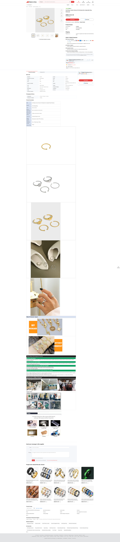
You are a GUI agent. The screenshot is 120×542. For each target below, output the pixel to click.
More (27, 531)
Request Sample (82, 22)
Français (48, 536)
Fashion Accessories (35, 6)
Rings (27, 511)
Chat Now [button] (87, 19)
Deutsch (58, 536)
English (38, 536)
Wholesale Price (61, 535)
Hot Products (37, 535)
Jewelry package (45, 513)
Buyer (72, 4)
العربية (65, 536)
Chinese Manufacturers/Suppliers (49, 535)
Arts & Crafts (30, 6)
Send (33, 460)
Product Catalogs (39, 508)
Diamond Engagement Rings (55, 523)
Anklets (61, 511)
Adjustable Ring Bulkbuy (67, 530)
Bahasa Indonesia (86, 536)
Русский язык (51, 536)
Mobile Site (80, 535)
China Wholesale (56, 535)
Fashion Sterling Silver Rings (84, 527)
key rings (78, 510)
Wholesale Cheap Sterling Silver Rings (72, 527)
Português (44, 536)
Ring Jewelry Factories (38, 527)
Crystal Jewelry (62, 510)
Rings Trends (60, 530)
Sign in (93, 2)
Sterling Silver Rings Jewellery (46, 530)
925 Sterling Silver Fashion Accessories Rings (33, 530)
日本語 (70, 536)
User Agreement (65, 538)
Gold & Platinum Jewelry (45, 523)
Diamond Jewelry (37, 523)
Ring (39, 6)
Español (41, 536)
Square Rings (46, 527)
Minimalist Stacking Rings (72, 523)
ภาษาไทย (75, 536)
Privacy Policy (74, 538)
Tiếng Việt (81, 536)
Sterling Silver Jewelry (30, 523)
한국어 (67, 536)
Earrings (44, 511)
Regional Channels (71, 535)
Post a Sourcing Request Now (52, 460)
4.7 (82, 73)
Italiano (55, 536)
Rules (93, 4)
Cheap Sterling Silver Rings (61, 527)
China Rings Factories (30, 527)
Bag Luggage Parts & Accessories (82, 511)
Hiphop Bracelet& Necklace (30, 513)
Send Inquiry (72, 19)
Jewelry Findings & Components (64, 513)
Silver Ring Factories (53, 527)
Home (27, 6)
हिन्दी (72, 536)
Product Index (76, 535)
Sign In (67, 67)
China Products (42, 535)
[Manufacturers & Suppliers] (31, 2)
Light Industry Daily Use (46, 510)
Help (77, 4)
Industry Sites (66, 535)
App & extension (82, 4)
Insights (84, 535)
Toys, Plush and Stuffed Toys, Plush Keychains (33, 510)
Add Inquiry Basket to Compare (45, 39)
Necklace (78, 513)
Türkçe (78, 536)
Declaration (69, 538)
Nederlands (61, 536)
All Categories (30, 4)
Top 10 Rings (54, 530)
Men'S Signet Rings (64, 523)
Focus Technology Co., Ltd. (53, 538)
